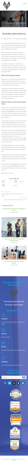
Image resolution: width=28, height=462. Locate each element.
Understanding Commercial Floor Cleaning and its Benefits (14, 209)
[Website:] (3, 358)
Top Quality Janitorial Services (20, 23)
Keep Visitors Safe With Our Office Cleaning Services (14, 262)
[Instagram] (14, 383)
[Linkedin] (23, 383)
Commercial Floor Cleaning (21, 38)
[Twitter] (9, 383)
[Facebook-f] (5, 383)
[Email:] (3, 343)
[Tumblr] (18, 383)
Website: (4, 362)
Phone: (4, 334)
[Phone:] (3, 330)
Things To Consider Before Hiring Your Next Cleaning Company (14, 239)
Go (23, 377)
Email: (3, 347)
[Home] (2, 23)
